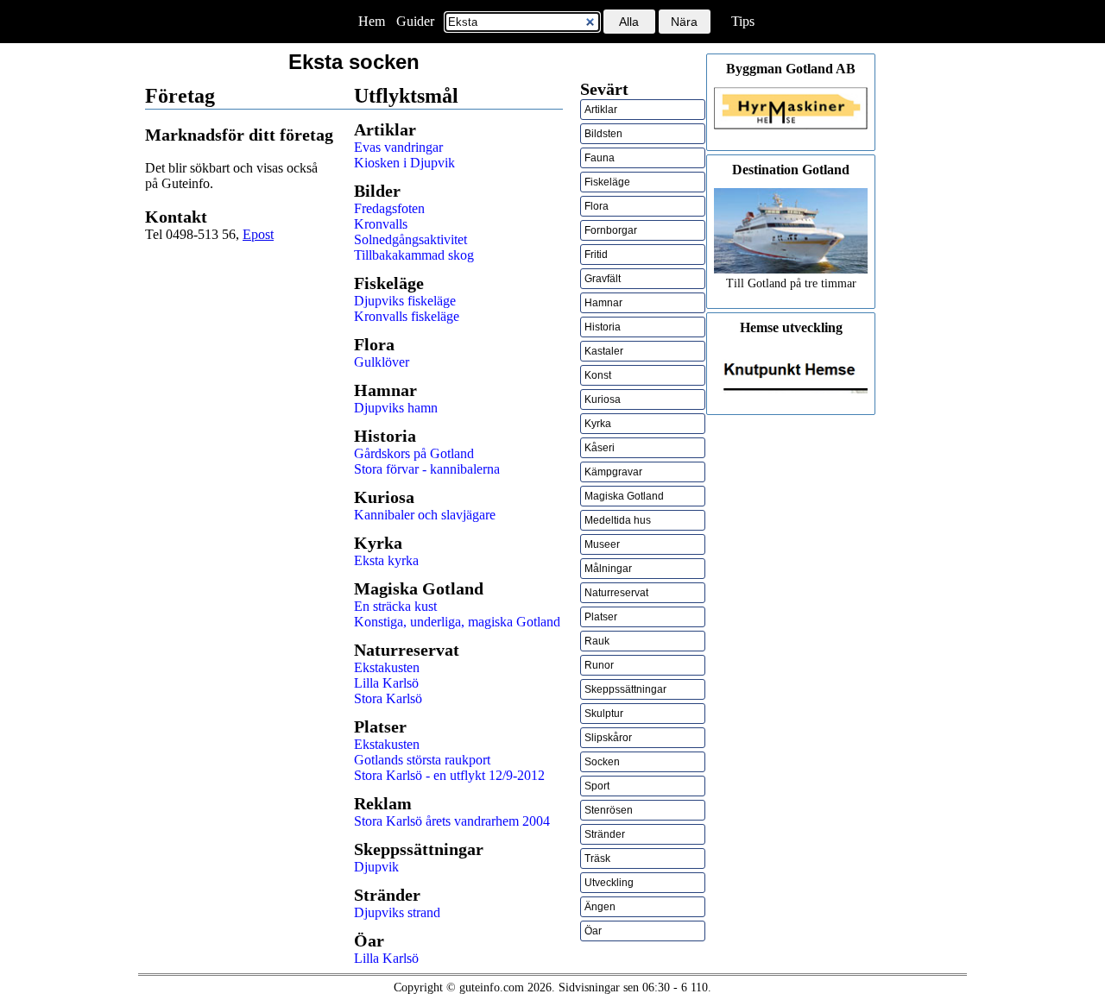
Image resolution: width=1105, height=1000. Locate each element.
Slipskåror (608, 738)
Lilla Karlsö (386, 683)
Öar (593, 931)
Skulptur (603, 714)
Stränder (604, 834)
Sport (596, 786)
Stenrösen (608, 810)
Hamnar (603, 303)
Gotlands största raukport (422, 759)
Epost (258, 234)
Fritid (596, 254)
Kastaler (603, 351)
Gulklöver (381, 362)
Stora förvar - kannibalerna (427, 469)
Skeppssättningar (625, 689)
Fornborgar (610, 230)
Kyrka (597, 424)
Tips (743, 21)
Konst (597, 375)
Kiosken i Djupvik (404, 162)
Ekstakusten (387, 667)
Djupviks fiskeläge (405, 300)
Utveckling (609, 883)
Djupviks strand (397, 912)
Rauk (596, 641)
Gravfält (602, 279)
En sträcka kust (395, 606)
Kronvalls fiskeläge (406, 316)
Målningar (608, 569)
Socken (602, 762)
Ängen (600, 907)
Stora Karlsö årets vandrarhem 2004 (452, 821)
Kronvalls (380, 224)
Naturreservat (616, 593)
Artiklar (600, 110)
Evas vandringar (398, 147)
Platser (600, 617)
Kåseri (599, 448)
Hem (371, 21)
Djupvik (376, 866)
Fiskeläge (607, 182)
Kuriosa (602, 399)
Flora (596, 206)
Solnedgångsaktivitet (410, 239)
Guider (415, 21)
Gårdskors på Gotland (414, 453)
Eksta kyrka (386, 560)
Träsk (597, 858)
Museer (602, 544)
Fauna (599, 158)
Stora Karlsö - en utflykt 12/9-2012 (449, 775)
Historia (602, 327)
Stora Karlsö (388, 698)
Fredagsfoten (389, 208)
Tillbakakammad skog (414, 255)
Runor (599, 665)
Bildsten (603, 134)
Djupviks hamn (396, 407)
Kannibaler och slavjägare (425, 514)
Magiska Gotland (624, 496)
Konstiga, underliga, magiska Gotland (457, 621)
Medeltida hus (617, 520)
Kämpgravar (613, 472)
